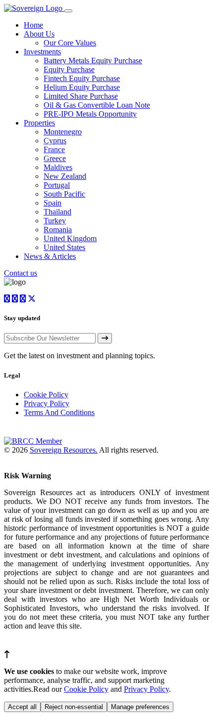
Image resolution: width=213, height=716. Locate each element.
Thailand (57, 212)
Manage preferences (140, 707)
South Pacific (64, 194)
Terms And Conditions (59, 412)
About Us (39, 34)
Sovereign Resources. (64, 450)
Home (33, 25)
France (54, 149)
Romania (58, 229)
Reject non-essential (74, 707)
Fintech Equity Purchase (82, 78)
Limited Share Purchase (81, 96)
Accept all (22, 707)
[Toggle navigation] (68, 10)
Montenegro (63, 131)
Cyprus (55, 140)
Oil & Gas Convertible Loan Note (97, 105)
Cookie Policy (46, 394)
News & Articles (50, 256)
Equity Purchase (69, 69)
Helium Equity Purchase (82, 87)
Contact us (20, 273)
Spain (52, 203)
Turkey (55, 220)
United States (64, 247)
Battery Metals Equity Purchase (93, 60)
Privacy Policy (46, 403)
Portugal (57, 185)
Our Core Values (70, 43)
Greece (55, 158)
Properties (39, 123)
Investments (42, 51)
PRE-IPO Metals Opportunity (90, 114)
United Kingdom (70, 238)
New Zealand (65, 176)
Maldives (58, 167)
